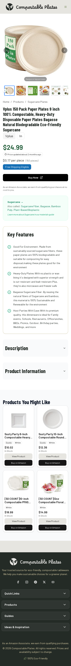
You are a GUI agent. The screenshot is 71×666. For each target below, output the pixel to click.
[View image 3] (33, 91)
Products (18, 101)
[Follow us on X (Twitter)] (44, 582)
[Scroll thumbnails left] (5, 90)
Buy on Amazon (18, 463)
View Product (18, 456)
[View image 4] (44, 91)
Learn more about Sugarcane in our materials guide (30, 214)
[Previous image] (6, 50)
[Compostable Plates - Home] (31, 6)
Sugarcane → (15, 201)
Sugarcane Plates (38, 101)
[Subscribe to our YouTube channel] (53, 582)
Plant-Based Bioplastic (26, 209)
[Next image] (64, 50)
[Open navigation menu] (66, 7)
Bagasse (45, 206)
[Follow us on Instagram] (27, 582)
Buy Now (33, 177)
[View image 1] (9, 91)
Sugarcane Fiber (30, 206)
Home (6, 101)
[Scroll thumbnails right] (66, 90)
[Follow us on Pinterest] (35, 582)
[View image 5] (56, 91)
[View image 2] (21, 91)
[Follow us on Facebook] (18, 582)
